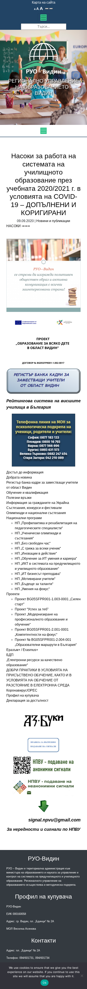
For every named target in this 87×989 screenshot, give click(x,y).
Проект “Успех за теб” (31, 609)
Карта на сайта (43, 2)
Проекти (12, 594)
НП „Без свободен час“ (32, 543)
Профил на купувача (22, 695)
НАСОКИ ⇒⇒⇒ (18, 226)
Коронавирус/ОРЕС (21, 690)
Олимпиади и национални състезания (36, 513)
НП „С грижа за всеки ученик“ (38, 548)
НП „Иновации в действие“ (36, 553)
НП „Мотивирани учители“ (35, 579)
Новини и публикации (53, 221)
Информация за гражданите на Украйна (37, 503)
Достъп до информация (25, 472)
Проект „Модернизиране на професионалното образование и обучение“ (41, 619)
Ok (44, 982)
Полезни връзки (18, 497)
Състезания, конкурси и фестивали (34, 508)
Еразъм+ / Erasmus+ (22, 650)
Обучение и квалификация (27, 492)
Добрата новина (19, 477)
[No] (82, 976)
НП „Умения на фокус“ (32, 589)
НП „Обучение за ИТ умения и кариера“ (46, 558)
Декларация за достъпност (27, 700)
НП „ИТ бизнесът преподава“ (38, 574)
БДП (10, 655)
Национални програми (24, 518)
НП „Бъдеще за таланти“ (34, 584)
